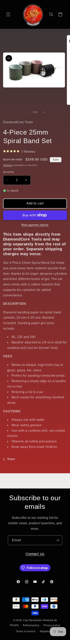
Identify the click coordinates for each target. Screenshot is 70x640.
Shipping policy (49, 631)
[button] (8, 14)
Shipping (7, 165)
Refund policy (31, 625)
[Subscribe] (57, 540)
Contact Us (35, 554)
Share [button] (11, 459)
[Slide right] (43, 112)
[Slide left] (26, 112)
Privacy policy (52, 625)
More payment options (35, 225)
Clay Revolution (32, 620)
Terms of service (26, 631)
